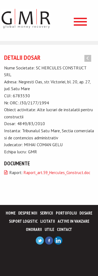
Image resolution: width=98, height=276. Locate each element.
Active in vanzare (73, 221)
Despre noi (27, 213)
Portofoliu (66, 213)
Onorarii (34, 229)
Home (11, 213)
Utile (49, 229)
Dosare (85, 213)
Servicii (46, 213)
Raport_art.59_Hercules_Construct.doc (57, 172)
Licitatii (47, 221)
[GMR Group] (25, 18)
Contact (64, 229)
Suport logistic (23, 221)
